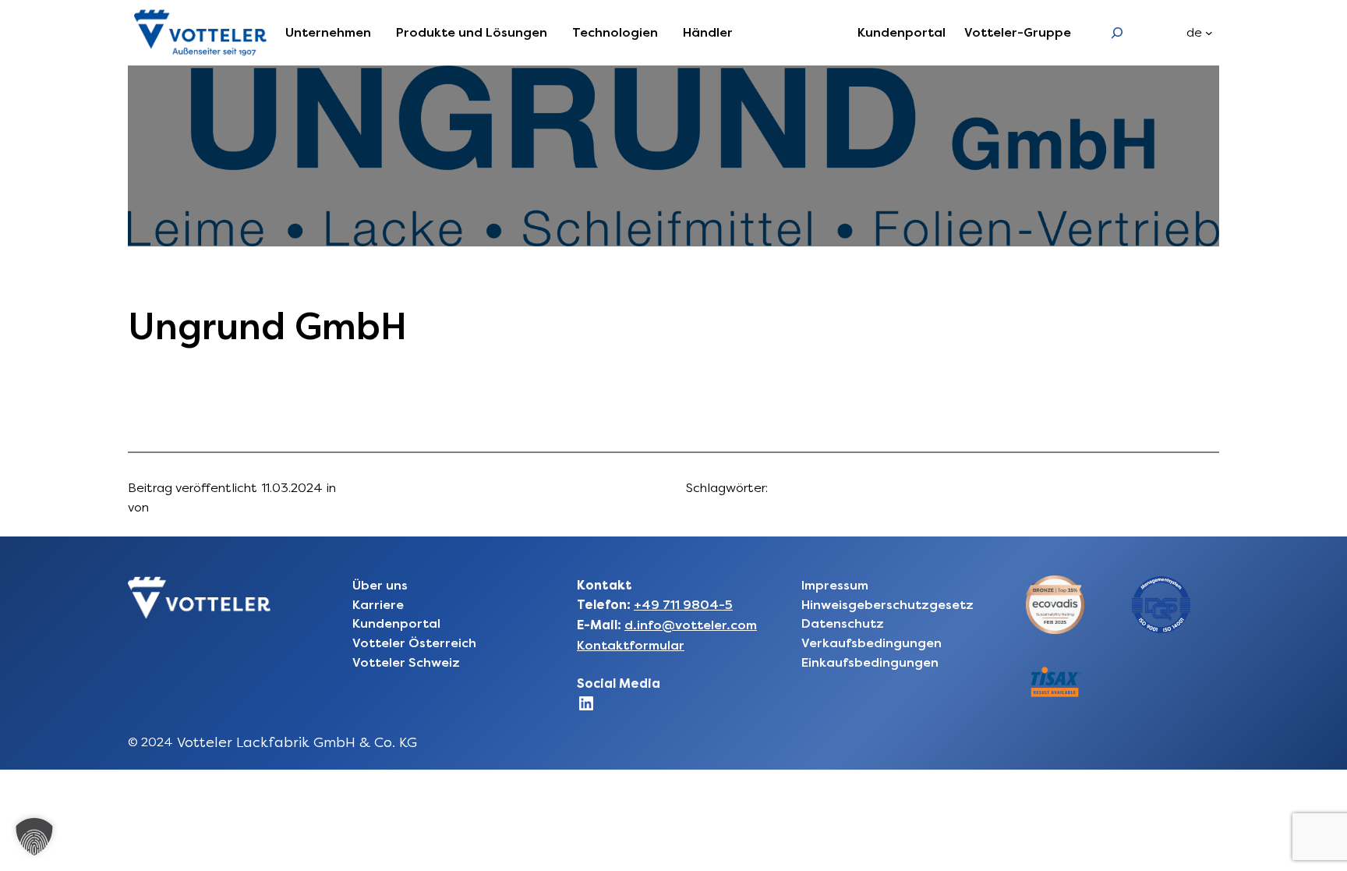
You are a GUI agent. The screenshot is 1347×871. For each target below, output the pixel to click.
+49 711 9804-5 (683, 604)
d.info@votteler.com (690, 625)
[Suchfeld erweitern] (1117, 32)
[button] (34, 836)
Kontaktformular (630, 645)
